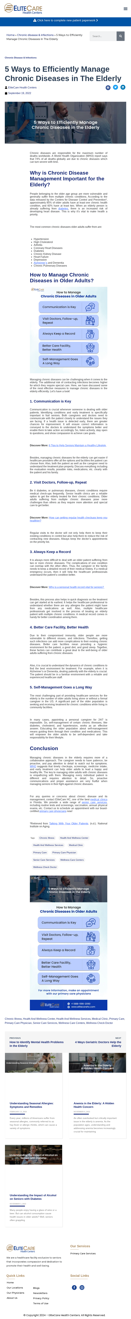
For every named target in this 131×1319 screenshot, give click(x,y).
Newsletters (40, 1293)
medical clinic (76, 845)
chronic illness (46, 838)
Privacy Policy (41, 1298)
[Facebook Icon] (74, 1287)
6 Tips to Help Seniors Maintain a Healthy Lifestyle (77, 445)
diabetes (63, 208)
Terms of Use (40, 1303)
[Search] (121, 36)
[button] (125, 9)
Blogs (36, 1288)
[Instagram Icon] (82, 1287)
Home (10, 35)
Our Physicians (15, 1292)
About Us (12, 1298)
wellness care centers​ (72, 860)
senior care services (94, 802)
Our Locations (15, 1287)
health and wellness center (74, 838)
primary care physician (64, 852)
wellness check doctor (45, 867)
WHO (33, 766)
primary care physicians (52, 811)
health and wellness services (48, 845)
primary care (40, 852)
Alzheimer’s (40, 262)
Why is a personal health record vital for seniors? (76, 587)
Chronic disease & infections (35, 35)
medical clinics (98, 799)
